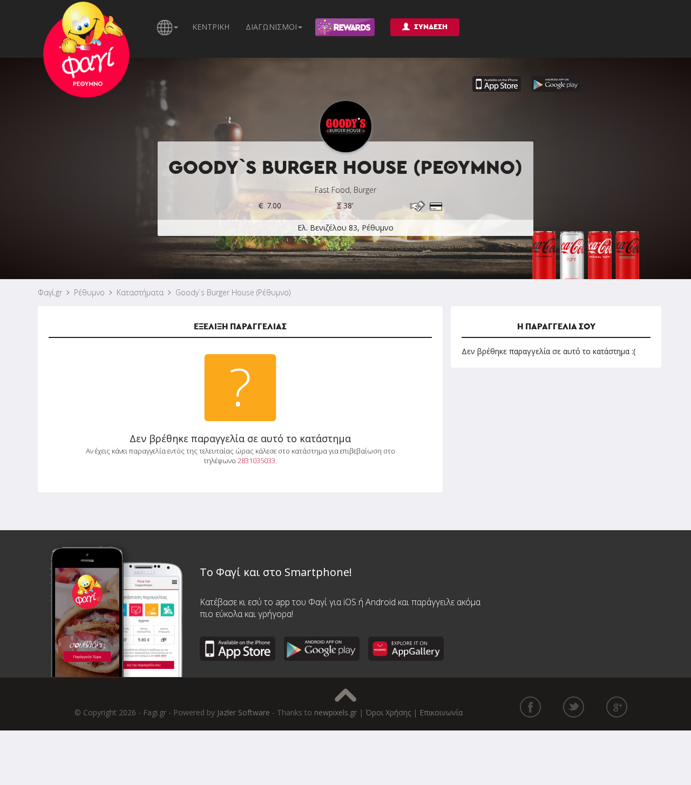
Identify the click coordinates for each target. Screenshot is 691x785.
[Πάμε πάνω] (345, 695)
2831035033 (256, 460)
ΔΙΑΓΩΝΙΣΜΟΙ (271, 27)
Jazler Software (243, 712)
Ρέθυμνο (89, 292)
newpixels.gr (335, 712)
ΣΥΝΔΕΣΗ (431, 27)
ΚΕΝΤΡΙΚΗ (210, 27)
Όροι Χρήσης (388, 712)
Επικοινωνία (441, 712)
